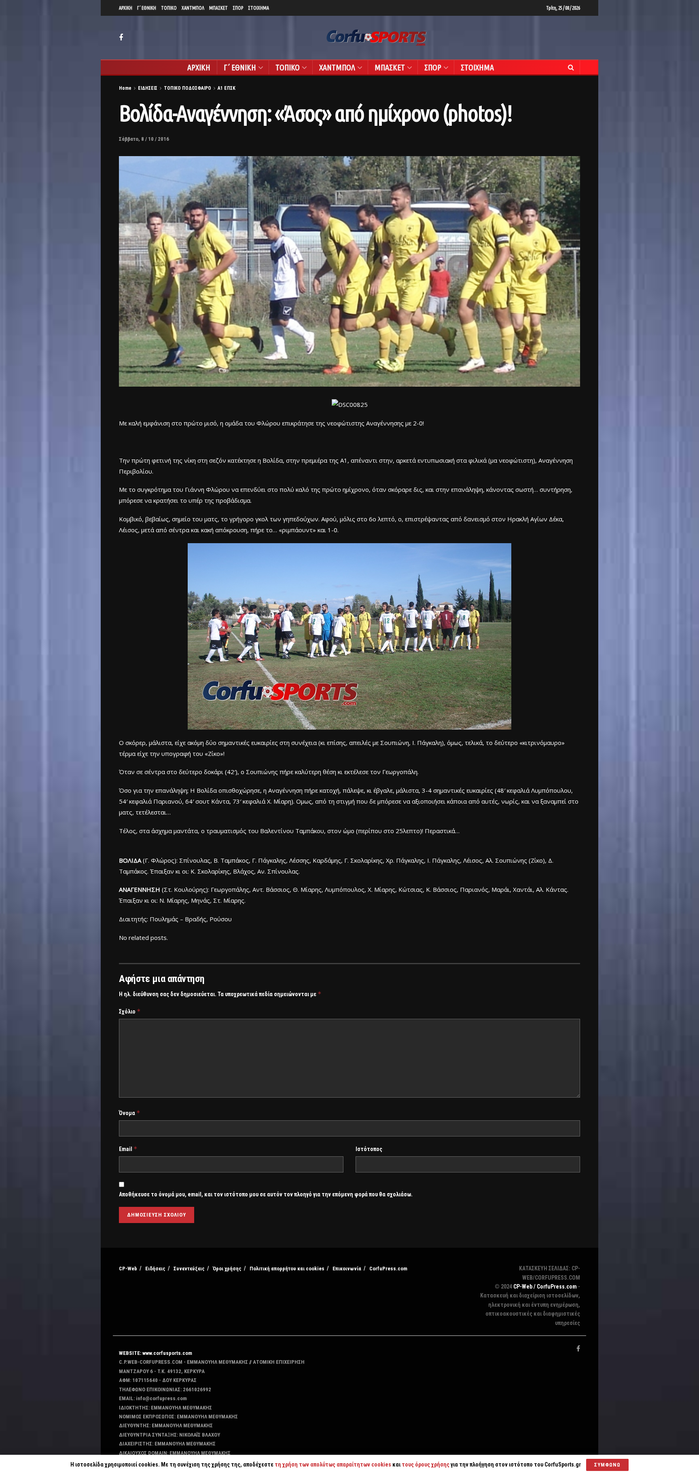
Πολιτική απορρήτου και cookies (287, 1268)
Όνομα (129, 1113)
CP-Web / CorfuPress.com (545, 1286)
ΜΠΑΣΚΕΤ (218, 8)
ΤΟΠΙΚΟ (169, 8)
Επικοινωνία (347, 1268)
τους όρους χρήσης (426, 1464)
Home (125, 88)
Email (128, 1149)
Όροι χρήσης (227, 1268)
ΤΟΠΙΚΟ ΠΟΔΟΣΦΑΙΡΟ (187, 88)
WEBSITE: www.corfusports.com (155, 1353)
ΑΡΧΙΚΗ (125, 8)
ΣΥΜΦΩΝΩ (607, 1465)
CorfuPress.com (388, 1268)
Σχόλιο (130, 1011)
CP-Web (128, 1268)
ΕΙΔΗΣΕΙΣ (147, 88)
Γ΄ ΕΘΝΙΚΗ (146, 8)
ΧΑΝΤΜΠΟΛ (193, 8)
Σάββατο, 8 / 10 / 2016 (144, 139)
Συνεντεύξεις (189, 1268)
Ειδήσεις (155, 1268)
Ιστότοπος (369, 1149)
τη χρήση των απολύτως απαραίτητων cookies (333, 1464)
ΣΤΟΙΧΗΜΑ (258, 8)
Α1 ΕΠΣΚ (226, 88)
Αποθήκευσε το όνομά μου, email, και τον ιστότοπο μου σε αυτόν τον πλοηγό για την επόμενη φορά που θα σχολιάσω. (266, 1194)
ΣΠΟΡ (238, 8)
